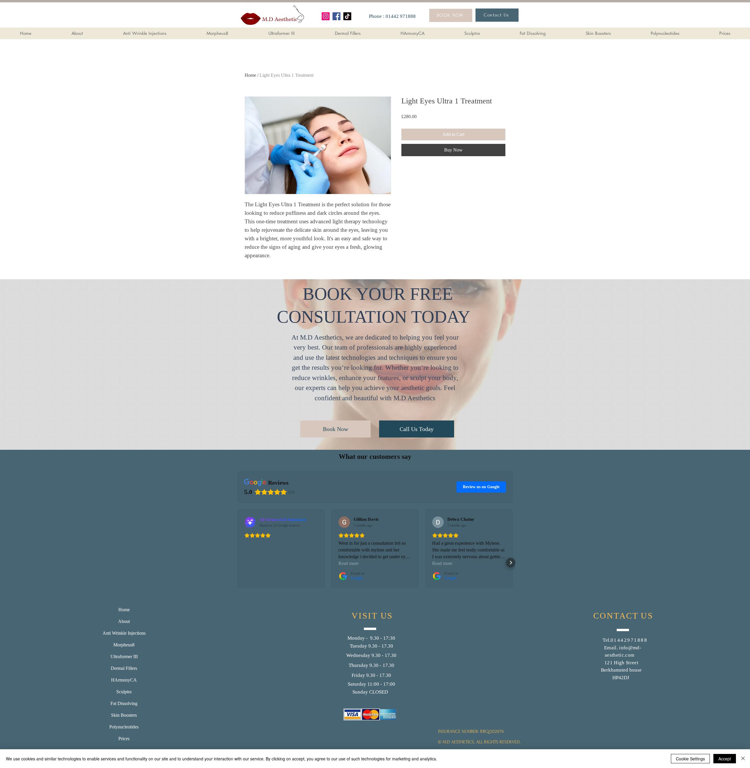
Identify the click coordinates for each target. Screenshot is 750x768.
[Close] (742, 758)
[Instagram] (326, 16)
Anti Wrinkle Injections (124, 633)
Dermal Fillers (124, 668)
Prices (123, 738)
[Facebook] (336, 16)
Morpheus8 (123, 644)
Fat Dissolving (123, 703)
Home (250, 75)
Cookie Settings (690, 759)
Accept (724, 759)
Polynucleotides (124, 726)
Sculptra (124, 691)
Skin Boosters (124, 715)
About (124, 621)
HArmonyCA (124, 679)
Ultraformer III (124, 656)
